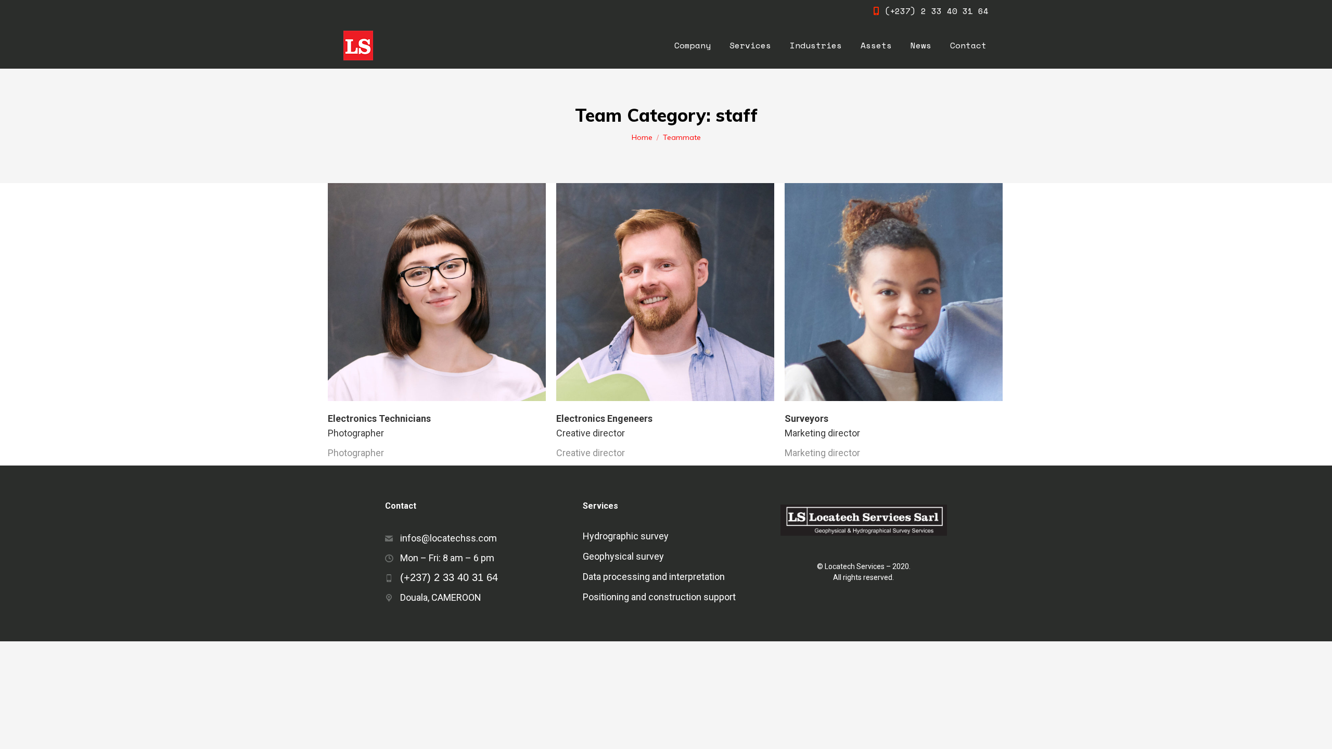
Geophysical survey (623, 556)
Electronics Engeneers (604, 418)
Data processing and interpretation (654, 577)
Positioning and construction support (659, 597)
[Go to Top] (1316, 733)
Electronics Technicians (379, 418)
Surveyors (806, 418)
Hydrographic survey (626, 536)
